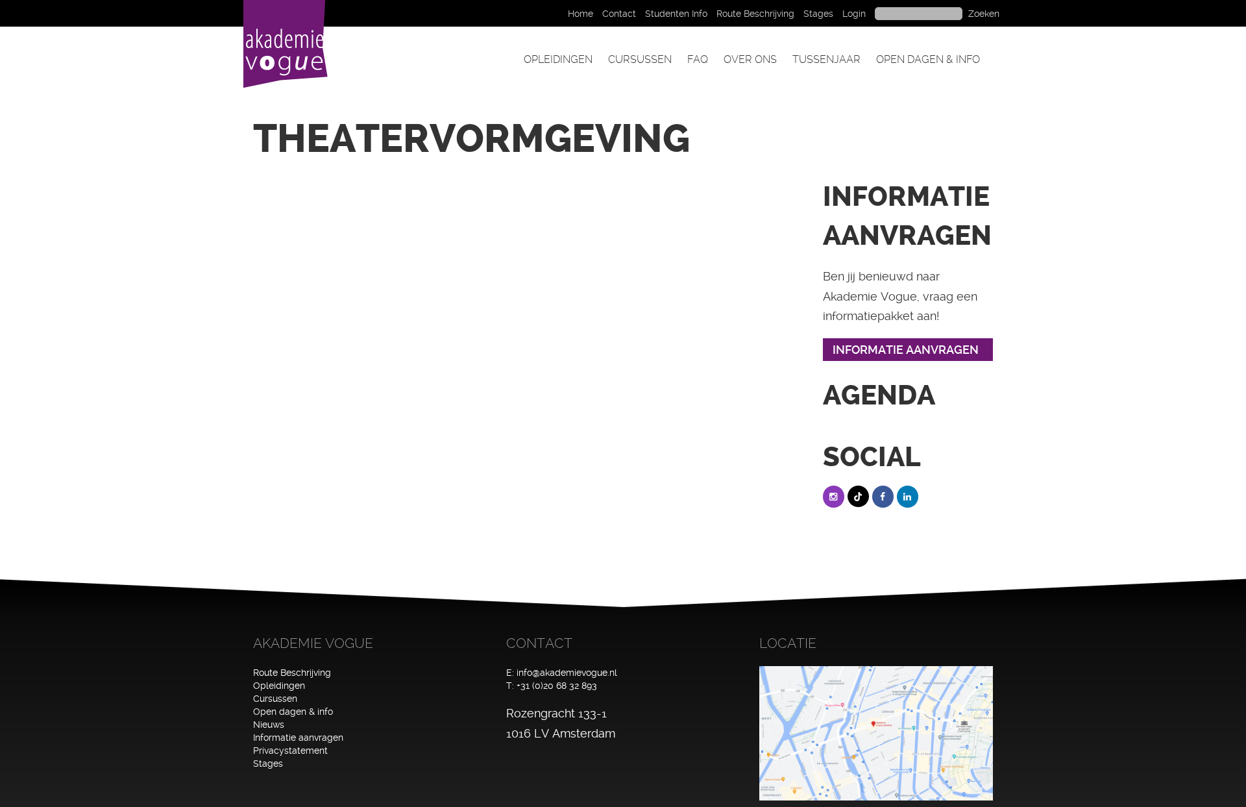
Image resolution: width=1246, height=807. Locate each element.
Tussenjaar (826, 59)
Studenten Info (676, 13)
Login (854, 13)
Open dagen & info (928, 59)
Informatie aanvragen (298, 737)
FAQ (697, 59)
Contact (619, 13)
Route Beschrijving (755, 13)
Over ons (750, 59)
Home (580, 13)
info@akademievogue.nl (567, 672)
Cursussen (640, 59)
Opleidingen (558, 59)
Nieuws (268, 724)
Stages (818, 13)
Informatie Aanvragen (906, 349)
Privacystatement (290, 750)
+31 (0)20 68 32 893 (557, 685)
